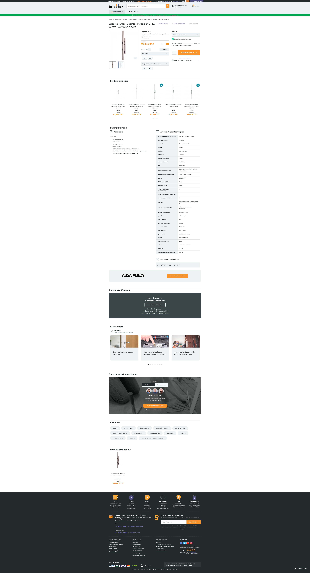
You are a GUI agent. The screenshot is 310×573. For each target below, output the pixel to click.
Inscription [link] (135, 552)
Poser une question (179, 23)
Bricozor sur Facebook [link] (181, 543)
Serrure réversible (180, 428)
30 (150, 58)
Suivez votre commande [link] (138, 548)
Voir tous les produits (177, 276)
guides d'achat (188, 565)
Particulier (148, 385)
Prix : (183, 1)
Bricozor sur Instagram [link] (191, 543)
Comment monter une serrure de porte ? (153, 438)
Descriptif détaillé (163, 23)
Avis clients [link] (158, 542)
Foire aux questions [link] (137, 550)
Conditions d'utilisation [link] (172, 569)
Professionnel (161, 385)
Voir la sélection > (174, 15)
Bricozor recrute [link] (113, 548)
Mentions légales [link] (160, 548)
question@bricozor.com (155, 406)
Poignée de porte (118, 438)
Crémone (183, 433)
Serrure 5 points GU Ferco (120, 433)
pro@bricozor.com (134, 532)
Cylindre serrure (138, 433)
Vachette (132, 438)
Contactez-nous (120, 515)
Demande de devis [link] (137, 554)
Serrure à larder (128, 428)
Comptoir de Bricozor (172, 565)
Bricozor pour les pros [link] (114, 550)
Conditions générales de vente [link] (163, 544)
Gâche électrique (155, 433)
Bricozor (116, 6)
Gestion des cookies (161, 550)
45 (150, 68)
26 (144, 58)
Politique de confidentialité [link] (159, 569)
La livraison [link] (135, 542)
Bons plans (134, 12)
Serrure (115, 428)
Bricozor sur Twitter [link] (184, 543)
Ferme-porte (170, 433)
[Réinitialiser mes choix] (149, 49)
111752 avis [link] (192, 552)
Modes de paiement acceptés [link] (116, 544)
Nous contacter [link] (112, 546)
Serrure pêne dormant (162, 428)
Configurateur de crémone (139, 555)
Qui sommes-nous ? (114, 542)
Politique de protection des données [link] (165, 546)
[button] (153, 118)
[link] (197, 1)
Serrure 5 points (144, 428)
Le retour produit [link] (137, 544)
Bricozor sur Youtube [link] (187, 543)
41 (144, 68)
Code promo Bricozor (114, 552)
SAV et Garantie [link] (136, 546)
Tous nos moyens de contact (154, 410)
